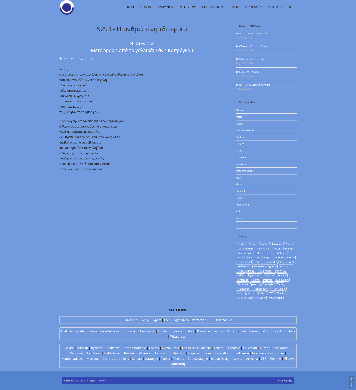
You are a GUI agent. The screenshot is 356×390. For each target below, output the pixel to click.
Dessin (277, 248)
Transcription (260, 288)
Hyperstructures (199, 353)
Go (282, 262)
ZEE (271, 293)
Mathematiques (245, 170)
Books (239, 123)
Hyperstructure (246, 270)
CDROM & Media (245, 130)
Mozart (232, 331)
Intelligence (264, 270)
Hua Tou (179, 353)
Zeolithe (281, 293)
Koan (280, 353)
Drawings (241, 157)
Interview (280, 270)
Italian (241, 275)
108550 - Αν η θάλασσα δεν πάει (253, 46)
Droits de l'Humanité (196, 348)
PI (211, 320)
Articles (85, 59)
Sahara (242, 284)
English (268, 257)
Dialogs (240, 144)
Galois (189, 331)
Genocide (270, 262)
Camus (290, 244)
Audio (239, 116)
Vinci (262, 293)
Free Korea (244, 262)
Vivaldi (277, 331)
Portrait (267, 279)
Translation (278, 288)
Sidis (243, 331)
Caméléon (130, 320)
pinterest (243, 279)
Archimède (77, 331)
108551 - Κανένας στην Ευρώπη (252, 33)
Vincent (252, 293)
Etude (279, 257)
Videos (240, 218)
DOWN (351, 385)
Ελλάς (145, 320)
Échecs (218, 348)
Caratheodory (245, 248)
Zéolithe (275, 359)
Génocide (76, 353)
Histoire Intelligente (265, 266)
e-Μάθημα (280, 253)
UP (351, 379)
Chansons (113, 348)
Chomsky (129, 331)
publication (282, 279)
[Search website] (289, 7)
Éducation (250, 348)
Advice (69, 348)
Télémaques (224, 320)
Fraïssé (177, 331)
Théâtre (178, 359)
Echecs (241, 257)
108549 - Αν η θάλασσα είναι (251, 59)
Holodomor (286, 266)
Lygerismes (181, 320)
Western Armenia (246, 359)
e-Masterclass (263, 253)
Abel (64, 331)
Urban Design (220, 359)
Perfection (199, 320)
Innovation (222, 353)
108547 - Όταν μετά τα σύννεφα (253, 84)
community (263, 248)
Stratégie (151, 359)
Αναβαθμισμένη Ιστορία (251, 297)
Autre (265, 244)
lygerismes (254, 275)
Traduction (244, 288)
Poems (94, 59)
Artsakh (254, 244)
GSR (167, 320)
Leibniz (218, 331)
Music (239, 177)
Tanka (165, 359)
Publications (243, 204)
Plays (239, 184)
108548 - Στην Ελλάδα (247, 72)
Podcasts (241, 191)
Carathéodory (110, 331)
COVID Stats (170, 348)
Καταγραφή (275, 297)
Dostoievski (244, 253)
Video (241, 293)
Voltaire (290, 331)
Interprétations (262, 353)
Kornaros (203, 331)
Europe (265, 348)
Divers (239, 150)
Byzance (277, 244)
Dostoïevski (147, 331)
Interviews (242, 164)
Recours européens (115, 359)
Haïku (97, 353)
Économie (233, 348)
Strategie (268, 284)
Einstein (163, 331)
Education (254, 257)
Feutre (290, 257)
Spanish (254, 284)
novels (282, 275)
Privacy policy (285, 380)
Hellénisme (112, 353)
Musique (269, 275)
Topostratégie (198, 359)
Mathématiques (72, 359)
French (257, 262)
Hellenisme (244, 266)
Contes (240, 137)
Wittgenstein (179, 336)
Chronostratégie (134, 348)
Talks (239, 211)
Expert (156, 320)
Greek (290, 262)
